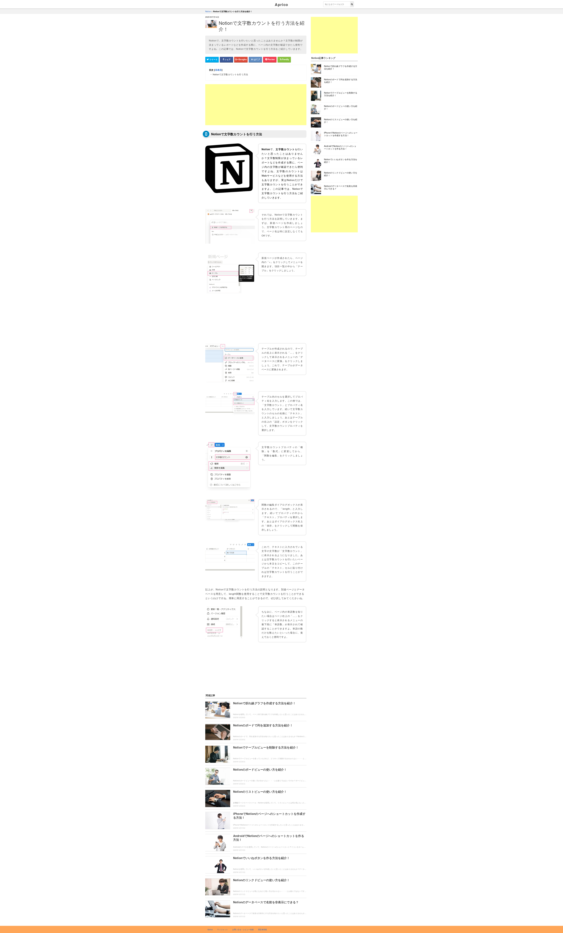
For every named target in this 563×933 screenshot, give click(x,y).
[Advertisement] (255, 104)
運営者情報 (262, 929)
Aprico (281, 4)
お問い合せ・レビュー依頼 (243, 929)
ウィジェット (222, 929)
